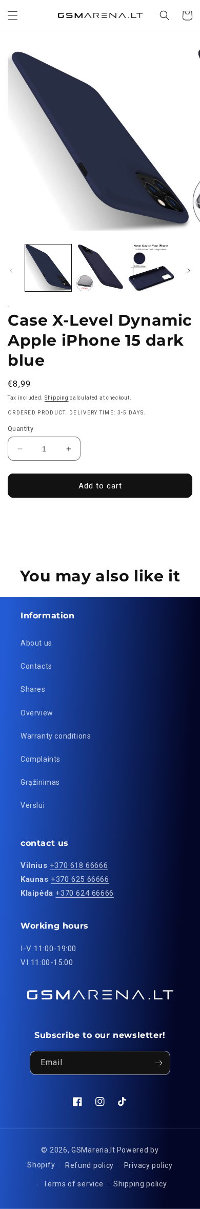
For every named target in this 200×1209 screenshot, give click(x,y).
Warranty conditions (56, 736)
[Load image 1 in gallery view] (48, 267)
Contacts (36, 666)
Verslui (33, 805)
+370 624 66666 (84, 893)
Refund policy (89, 1165)
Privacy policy (148, 1165)
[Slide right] (188, 270)
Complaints (41, 759)
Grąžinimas (40, 782)
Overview (37, 713)
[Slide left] (11, 270)
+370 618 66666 (79, 865)
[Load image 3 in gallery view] (151, 267)
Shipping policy (140, 1184)
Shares (33, 689)
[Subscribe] (158, 1063)
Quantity (20, 428)
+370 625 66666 (80, 879)
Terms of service (73, 1184)
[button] (13, 15)
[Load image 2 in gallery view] (99, 267)
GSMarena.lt (93, 1150)
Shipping (57, 398)
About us (36, 643)
